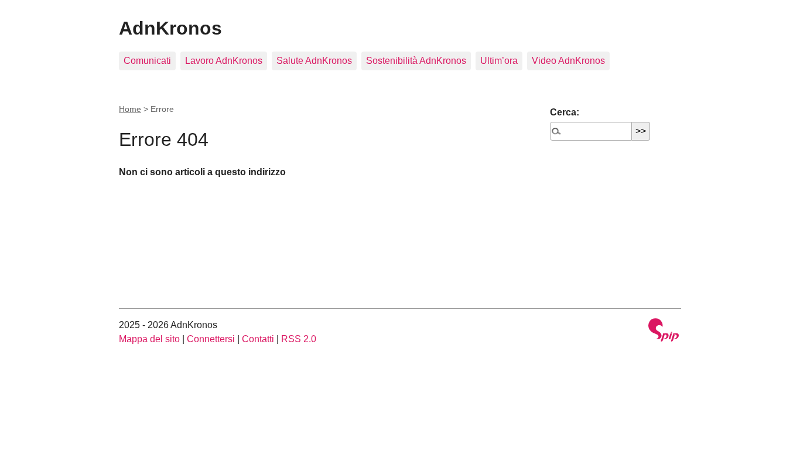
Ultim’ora (499, 61)
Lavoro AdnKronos (223, 61)
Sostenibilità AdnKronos (416, 61)
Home (130, 109)
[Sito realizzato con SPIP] (663, 331)
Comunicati (147, 61)
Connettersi (211, 339)
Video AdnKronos (568, 61)
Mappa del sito (149, 339)
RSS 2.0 (298, 339)
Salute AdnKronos (314, 61)
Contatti (258, 339)
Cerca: (564, 112)
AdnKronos (170, 28)
